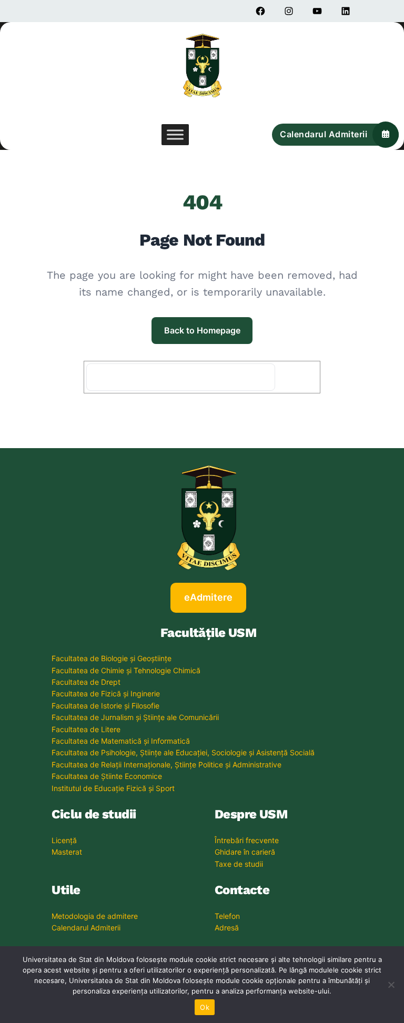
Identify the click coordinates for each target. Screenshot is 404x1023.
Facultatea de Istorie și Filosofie (105, 705)
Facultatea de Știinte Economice (107, 776)
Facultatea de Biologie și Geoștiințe (111, 658)
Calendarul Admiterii (86, 927)
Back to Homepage (202, 330)
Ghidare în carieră (245, 851)
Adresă (227, 927)
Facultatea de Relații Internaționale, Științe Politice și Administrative (166, 764)
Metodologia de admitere (95, 915)
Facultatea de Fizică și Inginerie (106, 693)
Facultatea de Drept (86, 681)
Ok (204, 1007)
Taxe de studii (239, 863)
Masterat (67, 851)
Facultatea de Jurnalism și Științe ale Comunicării (135, 717)
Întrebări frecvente (247, 840)
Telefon (227, 915)
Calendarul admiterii (323, 134)
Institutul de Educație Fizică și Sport (113, 788)
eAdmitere (208, 597)
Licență (64, 840)
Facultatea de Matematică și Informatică (121, 740)
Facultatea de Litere (86, 729)
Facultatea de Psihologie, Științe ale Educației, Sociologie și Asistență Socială (183, 752)
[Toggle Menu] (175, 134)
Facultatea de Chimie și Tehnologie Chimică (126, 670)
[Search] (299, 377)
